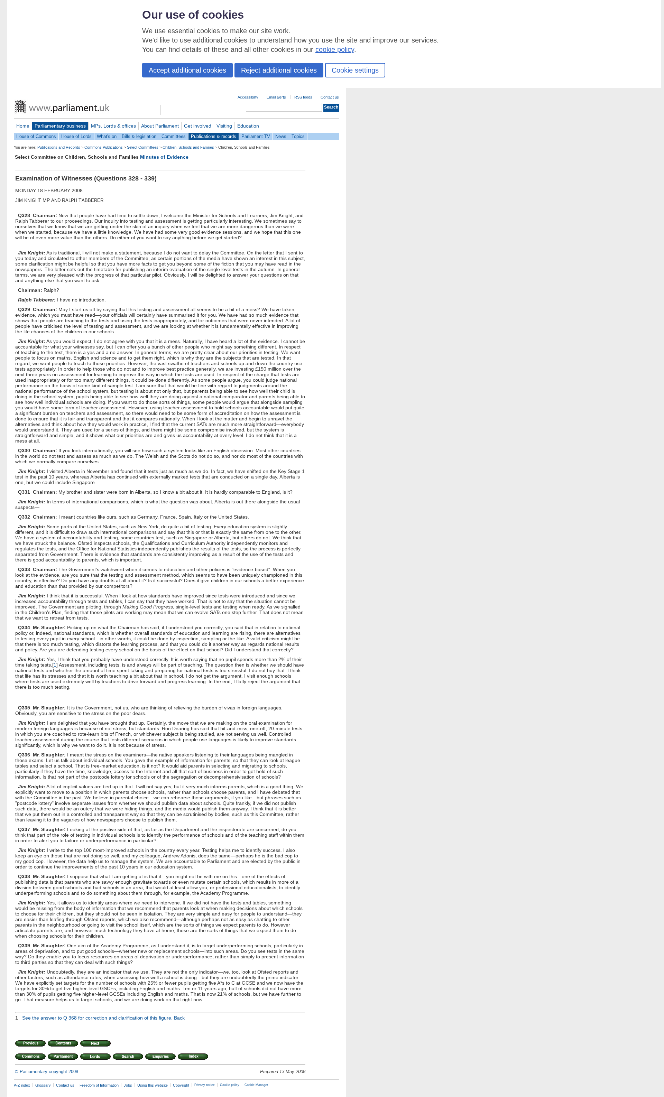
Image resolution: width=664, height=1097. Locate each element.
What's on (107, 136)
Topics (298, 136)
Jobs (128, 1085)
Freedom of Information (99, 1085)
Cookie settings (355, 70)
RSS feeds (303, 97)
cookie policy (334, 49)
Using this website (152, 1085)
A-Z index (22, 1085)
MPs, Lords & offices (113, 126)
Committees (174, 136)
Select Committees (142, 147)
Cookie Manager (256, 1085)
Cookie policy (229, 1085)
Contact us (330, 97)
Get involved (197, 126)
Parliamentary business (60, 126)
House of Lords (76, 136)
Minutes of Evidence (164, 157)
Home (22, 126)
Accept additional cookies (187, 70)
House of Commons (36, 136)
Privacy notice (204, 1085)
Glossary (43, 1085)
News (280, 136)
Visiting (224, 126)
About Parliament (160, 126)
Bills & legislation (139, 136)
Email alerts (276, 97)
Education (248, 126)
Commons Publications (103, 147)
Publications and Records (58, 147)
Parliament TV (255, 136)
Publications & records (213, 136)
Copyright (181, 1085)
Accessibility (248, 97)
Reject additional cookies (279, 70)
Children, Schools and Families (188, 147)
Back (179, 1018)
